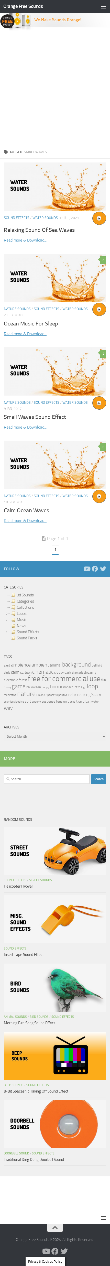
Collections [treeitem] (25, 607)
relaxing (84, 694)
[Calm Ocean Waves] (55, 465)
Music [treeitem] (21, 619)
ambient (40, 665)
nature (26, 694)
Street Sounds (40, 880)
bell (94, 665)
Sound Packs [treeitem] (27, 638)
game (19, 686)
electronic (11, 680)
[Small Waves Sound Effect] (55, 371)
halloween (33, 687)
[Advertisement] (55, 89)
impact (68, 687)
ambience (21, 665)
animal (55, 665)
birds (7, 672)
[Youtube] (87, 569)
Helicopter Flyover (18, 886)
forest (23, 680)
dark (67, 672)
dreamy (90, 672)
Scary (96, 694)
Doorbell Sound (16, 1153)
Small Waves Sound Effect (35, 417)
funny (7, 687)
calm (15, 672)
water (95, 701)
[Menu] (103, 6)
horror (56, 687)
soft (28, 701)
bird (99, 665)
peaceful (52, 695)
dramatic (77, 672)
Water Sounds (45, 218)
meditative (10, 695)
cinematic (42, 672)
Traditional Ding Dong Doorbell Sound (34, 1159)
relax (72, 694)
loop (92, 686)
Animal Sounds (15, 1017)
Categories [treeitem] (25, 601)
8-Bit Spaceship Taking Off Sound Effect (36, 1091)
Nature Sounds (17, 309)
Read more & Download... (25, 240)
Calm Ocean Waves (26, 510)
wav (8, 708)
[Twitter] (103, 569)
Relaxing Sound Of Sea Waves (39, 230)
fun (103, 680)
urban (87, 701)
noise (41, 694)
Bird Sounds (39, 1017)
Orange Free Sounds (23, 6)
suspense (48, 701)
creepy (59, 672)
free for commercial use (64, 678)
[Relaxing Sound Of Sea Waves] (55, 186)
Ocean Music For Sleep (31, 323)
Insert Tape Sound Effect (24, 954)
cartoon (25, 672)
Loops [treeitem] (22, 613)
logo (83, 687)
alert (7, 665)
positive (63, 695)
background (76, 664)
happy (45, 687)
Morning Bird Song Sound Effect (29, 1023)
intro (77, 687)
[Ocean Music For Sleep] (55, 278)
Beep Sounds (14, 1085)
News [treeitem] (21, 626)
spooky (36, 701)
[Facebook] (95, 569)
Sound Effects (16, 218)
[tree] (55, 616)
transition (75, 701)
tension (61, 701)
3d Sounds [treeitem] (25, 595)
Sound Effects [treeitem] (28, 632)
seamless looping (14, 701)
